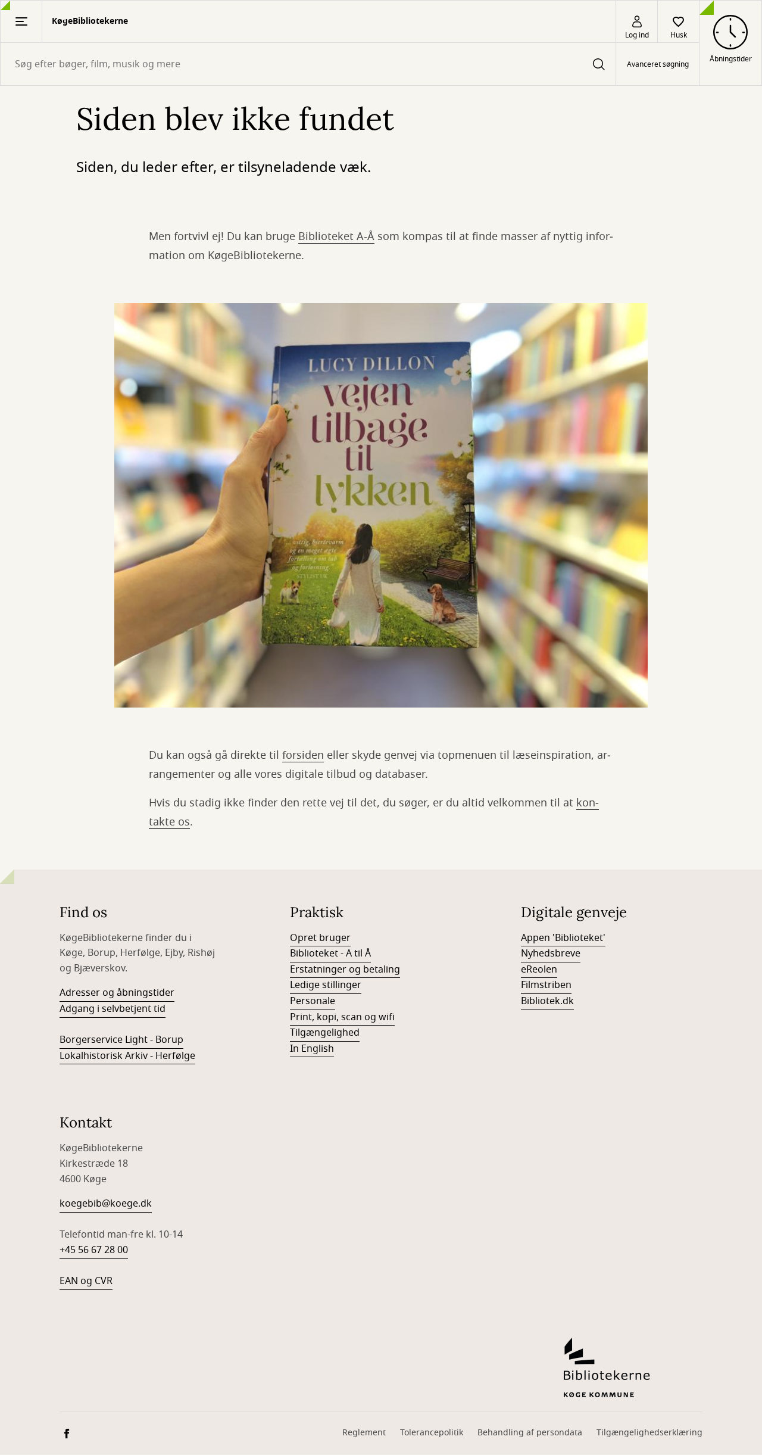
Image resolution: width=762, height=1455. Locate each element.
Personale (312, 1001)
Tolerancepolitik (431, 1432)
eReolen (539, 969)
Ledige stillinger (325, 985)
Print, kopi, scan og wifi (342, 1017)
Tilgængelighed (325, 1033)
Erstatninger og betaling (345, 969)
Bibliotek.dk (547, 1001)
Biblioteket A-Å (336, 236)
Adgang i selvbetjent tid (112, 1009)
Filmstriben (546, 985)
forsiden (303, 755)
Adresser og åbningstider (117, 993)
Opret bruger (320, 938)
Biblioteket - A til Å (330, 953)
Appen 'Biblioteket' (563, 938)
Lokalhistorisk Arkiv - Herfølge (127, 1056)
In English (312, 1049)
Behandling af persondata (529, 1432)
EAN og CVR (86, 1281)
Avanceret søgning (658, 64)
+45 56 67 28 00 (94, 1250)
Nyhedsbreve (550, 953)
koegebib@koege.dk (106, 1204)
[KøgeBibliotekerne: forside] (633, 1367)
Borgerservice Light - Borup (121, 1040)
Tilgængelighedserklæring (649, 1432)
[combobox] (308, 64)
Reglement (364, 1432)
